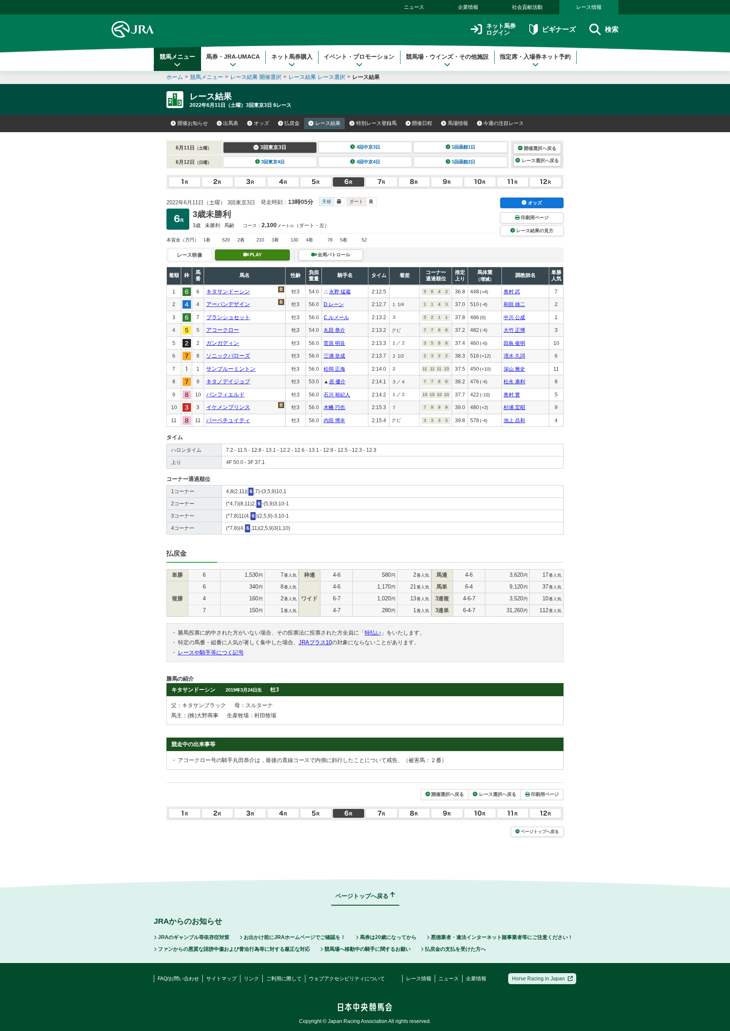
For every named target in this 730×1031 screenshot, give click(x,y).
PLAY (255, 254)
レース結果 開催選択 (255, 77)
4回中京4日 (368, 161)
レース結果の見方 (534, 230)
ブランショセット (228, 317)
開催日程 (422, 123)
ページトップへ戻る (540, 831)
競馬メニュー (177, 56)
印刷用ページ (535, 217)
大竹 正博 (514, 330)
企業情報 (468, 7)
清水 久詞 (514, 356)
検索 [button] (611, 29)
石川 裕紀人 (337, 395)
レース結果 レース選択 (317, 77)
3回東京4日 (273, 161)
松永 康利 (514, 382)
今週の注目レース (503, 123)
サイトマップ (221, 979)
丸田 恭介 (334, 330)
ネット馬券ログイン (501, 29)
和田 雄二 (514, 304)
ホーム (174, 77)
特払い (373, 632)
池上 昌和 (514, 420)
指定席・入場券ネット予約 (535, 56)
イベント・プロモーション (359, 56)
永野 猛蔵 (340, 292)
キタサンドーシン (228, 291)
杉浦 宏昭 (514, 407)
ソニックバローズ (228, 356)
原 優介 (337, 382)
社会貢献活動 (527, 7)
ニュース (414, 7)
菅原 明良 (334, 343)
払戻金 (292, 123)
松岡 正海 (334, 369)
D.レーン (334, 304)
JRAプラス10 (315, 642)
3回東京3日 (273, 147)
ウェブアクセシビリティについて (347, 979)
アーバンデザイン (228, 304)
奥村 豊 (512, 395)
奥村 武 (512, 292)
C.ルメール (336, 317)
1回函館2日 (463, 161)
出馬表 (230, 123)
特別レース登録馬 (376, 123)
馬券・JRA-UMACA (233, 56)
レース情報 (589, 7)
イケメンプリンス (228, 407)
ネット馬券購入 (292, 56)
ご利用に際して (284, 979)
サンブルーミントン (231, 369)
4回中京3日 (368, 146)
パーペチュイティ (228, 420)
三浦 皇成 (334, 356)
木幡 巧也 (334, 407)
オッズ (261, 123)
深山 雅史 (514, 369)
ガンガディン (222, 343)
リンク (251, 979)
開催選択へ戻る (540, 148)
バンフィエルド (225, 394)
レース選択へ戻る (540, 160)
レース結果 (327, 123)
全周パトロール (334, 254)
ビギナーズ (558, 29)
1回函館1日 (463, 146)
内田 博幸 (334, 420)
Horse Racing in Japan (538, 979)
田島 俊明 (514, 343)
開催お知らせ (192, 123)
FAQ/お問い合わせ (178, 979)
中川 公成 (514, 317)
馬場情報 (458, 123)
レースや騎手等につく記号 (211, 652)
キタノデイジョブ (228, 381)
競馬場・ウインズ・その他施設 (447, 56)
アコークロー (222, 330)
